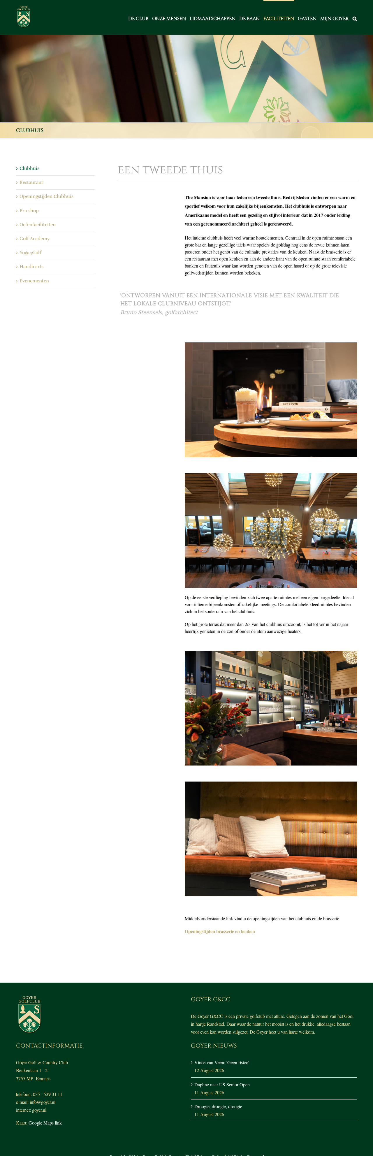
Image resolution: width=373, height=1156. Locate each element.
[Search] (355, 17)
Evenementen (34, 281)
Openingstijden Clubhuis (46, 196)
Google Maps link (45, 1123)
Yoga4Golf (30, 253)
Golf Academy (35, 239)
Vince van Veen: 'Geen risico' (221, 1062)
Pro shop (29, 211)
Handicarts (31, 267)
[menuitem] (140, 17)
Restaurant (31, 182)
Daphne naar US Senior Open (222, 1084)
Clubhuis (29, 168)
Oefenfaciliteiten (38, 225)
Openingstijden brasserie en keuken (220, 931)
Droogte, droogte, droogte (218, 1106)
